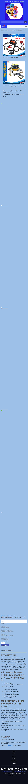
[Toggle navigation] (26, 26)
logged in (10, 745)
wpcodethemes (16, 775)
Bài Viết (14, 758)
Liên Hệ (14, 763)
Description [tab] (4, 650)
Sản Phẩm (14, 756)
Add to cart (5, 645)
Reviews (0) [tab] (10, 650)
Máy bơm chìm (4, 615)
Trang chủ (14, 751)
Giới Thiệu (14, 754)
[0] (4, 26)
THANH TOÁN (14, 761)
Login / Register (20, 1)
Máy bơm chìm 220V (11, 615)
